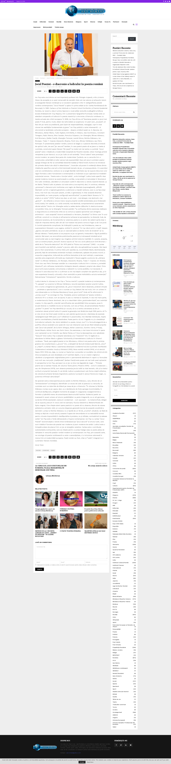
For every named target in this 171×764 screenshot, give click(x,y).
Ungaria (115, 717)
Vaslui (114, 727)
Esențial (115, 513)
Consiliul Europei (118, 476)
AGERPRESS (116, 418)
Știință (115, 694)
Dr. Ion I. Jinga (117, 500)
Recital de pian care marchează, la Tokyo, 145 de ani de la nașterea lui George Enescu (123, 86)
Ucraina (115, 709)
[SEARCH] (134, 112)
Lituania (115, 591)
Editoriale (43, 22)
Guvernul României (119, 549)
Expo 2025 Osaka (118, 523)
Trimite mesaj (59, 27)
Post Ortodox (117, 644)
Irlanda (115, 570)
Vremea (115, 220)
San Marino (116, 663)
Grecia (115, 547)
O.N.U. (114, 617)
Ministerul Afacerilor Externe (122, 599)
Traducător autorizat (119, 704)
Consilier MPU (117, 473)
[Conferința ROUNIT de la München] (117, 366)
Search (115, 36)
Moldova (115, 604)
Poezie (115, 632)
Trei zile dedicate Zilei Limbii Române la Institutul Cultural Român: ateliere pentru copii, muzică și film (124, 69)
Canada (115, 458)
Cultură (115, 485)
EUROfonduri (117, 516)
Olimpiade (116, 620)
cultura (38, 450)
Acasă (35, 22)
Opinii (114, 622)
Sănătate (115, 665)
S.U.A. (114, 660)
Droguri (115, 503)
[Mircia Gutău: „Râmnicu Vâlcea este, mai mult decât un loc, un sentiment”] (117, 352)
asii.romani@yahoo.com (73, 752)
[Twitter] (121, 745)
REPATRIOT (116, 655)
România (115, 657)
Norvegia (115, 612)
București (116, 450)
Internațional (117, 568)
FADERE (115, 531)
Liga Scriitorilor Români (120, 586)
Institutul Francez (118, 565)
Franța (115, 542)
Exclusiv (51, 22)
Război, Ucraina (117, 650)
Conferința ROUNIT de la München (130, 362)
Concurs (115, 471)
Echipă (100, 22)
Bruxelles (115, 445)
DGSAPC (115, 492)
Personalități (117, 629)
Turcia (115, 707)
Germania (116, 544)
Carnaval (115, 460)
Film (114, 539)
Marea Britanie (117, 596)
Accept (82, 762)
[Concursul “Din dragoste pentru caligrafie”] (117, 322)
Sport (86, 22)
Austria (115, 430)
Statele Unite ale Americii (121, 691)
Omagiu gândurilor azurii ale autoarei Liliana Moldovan (45, 510)
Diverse (92, 22)
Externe (115, 529)
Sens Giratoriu (68, 22)
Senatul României (118, 673)
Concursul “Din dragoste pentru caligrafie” (128, 319)
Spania (115, 683)
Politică (115, 634)
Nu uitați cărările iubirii (97, 466)
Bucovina (115, 447)
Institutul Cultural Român (121, 562)
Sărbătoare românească (120, 668)
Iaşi (114, 552)
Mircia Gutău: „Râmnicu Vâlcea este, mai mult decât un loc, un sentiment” (129, 351)
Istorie (115, 575)
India (114, 560)
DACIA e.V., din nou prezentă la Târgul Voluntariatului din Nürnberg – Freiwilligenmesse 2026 (130, 305)
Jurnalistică (116, 583)
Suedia (115, 696)
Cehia (114, 463)
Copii (114, 483)
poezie (53, 450)
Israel (114, 573)
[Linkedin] (126, 745)
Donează (124, 22)
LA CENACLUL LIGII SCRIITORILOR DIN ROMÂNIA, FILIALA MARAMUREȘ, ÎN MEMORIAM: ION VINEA (51, 468)
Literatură (116, 588)
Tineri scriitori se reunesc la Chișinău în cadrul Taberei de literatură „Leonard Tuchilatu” (122, 196)
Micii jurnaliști (47, 27)
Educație (115, 510)
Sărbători (115, 670)
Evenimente (116, 518)
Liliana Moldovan (41, 86)
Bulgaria (115, 453)
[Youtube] (131, 745)
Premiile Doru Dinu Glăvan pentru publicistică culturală (94, 510)
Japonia (115, 581)
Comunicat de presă (119, 468)
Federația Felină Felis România (122, 534)
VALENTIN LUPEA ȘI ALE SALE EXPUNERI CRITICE (94, 532)
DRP (114, 505)
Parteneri (116, 22)
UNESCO (115, 715)
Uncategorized (117, 712)
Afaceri (115, 416)
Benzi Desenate (117, 442)
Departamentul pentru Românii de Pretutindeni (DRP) (123, 489)
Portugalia (116, 639)
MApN (114, 594)
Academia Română (118, 413)
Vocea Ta (107, 22)
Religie (115, 652)
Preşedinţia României (119, 647)
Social (114, 681)
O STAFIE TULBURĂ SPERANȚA (70, 531)
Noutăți (59, 22)
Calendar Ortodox (118, 455)
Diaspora (78, 22)
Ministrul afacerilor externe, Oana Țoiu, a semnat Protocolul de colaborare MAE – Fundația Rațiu (124, 53)
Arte (114, 423)
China (114, 466)
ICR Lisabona (117, 555)
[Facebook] (116, 745)
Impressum (36, 27)
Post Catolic (116, 642)
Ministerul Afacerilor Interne (121, 601)
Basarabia (116, 437)
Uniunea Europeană (119, 720)
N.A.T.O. (115, 609)
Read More (90, 762)
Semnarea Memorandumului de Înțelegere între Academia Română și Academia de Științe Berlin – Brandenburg (129, 336)
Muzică (115, 607)
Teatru (115, 702)
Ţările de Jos (117, 699)
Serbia (115, 678)
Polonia (115, 637)
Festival (115, 536)
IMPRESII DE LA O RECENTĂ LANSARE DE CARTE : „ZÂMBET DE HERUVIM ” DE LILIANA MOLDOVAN (45, 533)
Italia (114, 578)
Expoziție (115, 526)
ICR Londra (116, 557)
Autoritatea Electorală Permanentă (123, 433)
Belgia (114, 440)
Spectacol (116, 686)
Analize (115, 421)
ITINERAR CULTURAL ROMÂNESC (67, 510)
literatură (46, 450)
